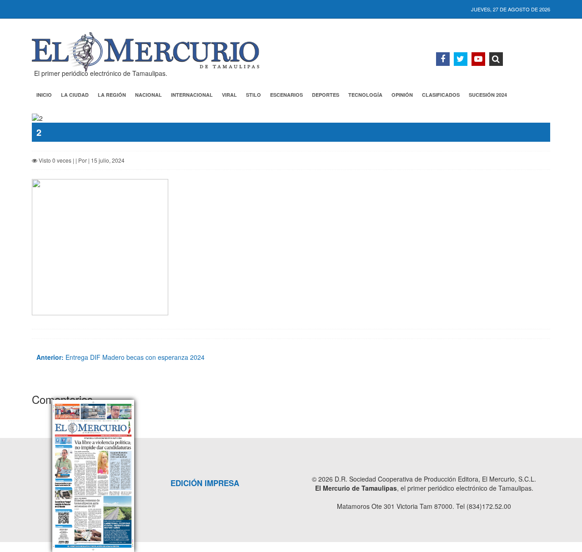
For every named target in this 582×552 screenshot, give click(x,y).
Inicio (44, 94)
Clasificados (441, 94)
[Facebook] (443, 59)
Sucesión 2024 (488, 94)
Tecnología (365, 94)
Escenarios (286, 94)
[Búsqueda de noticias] (496, 59)
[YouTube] (478, 59)
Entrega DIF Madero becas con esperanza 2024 (120, 357)
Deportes (325, 94)
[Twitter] (460, 59)
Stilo (253, 94)
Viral (229, 94)
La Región (112, 94)
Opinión (402, 94)
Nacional (148, 94)
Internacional (192, 94)
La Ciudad (75, 94)
